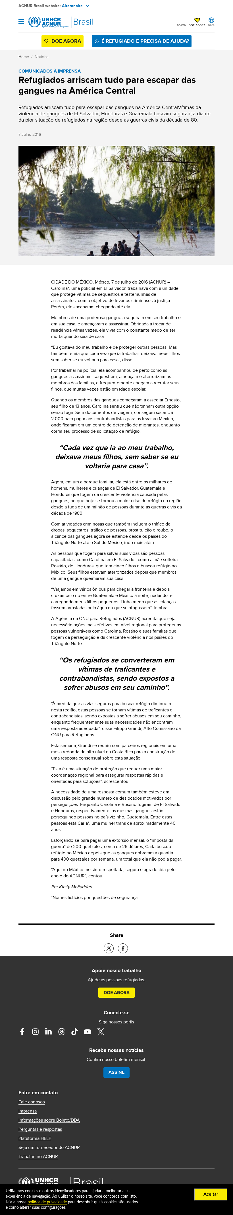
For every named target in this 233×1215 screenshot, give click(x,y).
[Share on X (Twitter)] (109, 948)
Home (23, 56)
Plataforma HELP (34, 1138)
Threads (61, 1031)
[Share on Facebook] (123, 948)
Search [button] (181, 25)
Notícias (42, 56)
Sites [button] (211, 25)
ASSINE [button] (116, 1072)
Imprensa (27, 1111)
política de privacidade (47, 1202)
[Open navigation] (21, 21)
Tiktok (74, 1031)
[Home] (47, 22)
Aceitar (210, 1194)
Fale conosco (31, 1102)
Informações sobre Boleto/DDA (49, 1120)
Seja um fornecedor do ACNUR (49, 1147)
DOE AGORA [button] (197, 25)
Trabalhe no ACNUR (38, 1157)
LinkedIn (48, 1031)
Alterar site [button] (72, 6)
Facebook (22, 1031)
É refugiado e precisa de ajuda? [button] (145, 41)
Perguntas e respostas (40, 1129)
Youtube (87, 1031)
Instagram (35, 1031)
